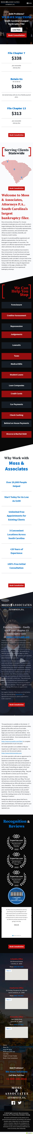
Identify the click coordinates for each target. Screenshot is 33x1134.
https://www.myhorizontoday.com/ (12, 753)
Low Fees (16, 29)
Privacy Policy (15, 1115)
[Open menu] (29, 3)
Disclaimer (22, 1115)
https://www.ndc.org (17, 637)
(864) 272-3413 (18, 1024)
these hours (19, 694)
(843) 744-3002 (18, 996)
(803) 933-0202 (18, 967)
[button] (12, 935)
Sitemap (28, 1115)
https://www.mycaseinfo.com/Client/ (12, 741)
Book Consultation (16, 35)
